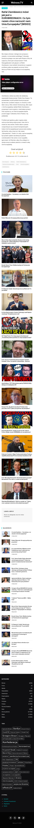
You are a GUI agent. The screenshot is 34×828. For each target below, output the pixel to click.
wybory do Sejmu (17, 788)
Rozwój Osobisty (6, 706)
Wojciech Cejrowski (23, 781)
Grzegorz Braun (9, 736)
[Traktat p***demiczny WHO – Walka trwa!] (6, 600)
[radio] (10, 153)
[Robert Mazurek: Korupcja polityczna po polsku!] (17, 207)
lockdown (25, 750)
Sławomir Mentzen (8, 778)
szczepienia (6, 775)
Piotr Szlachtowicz (8, 759)
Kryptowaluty (5, 696)
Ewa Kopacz (5, 161)
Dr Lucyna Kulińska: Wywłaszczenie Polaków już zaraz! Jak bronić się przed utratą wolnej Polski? (21, 550)
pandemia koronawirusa (19, 756)
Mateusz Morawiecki (17, 753)
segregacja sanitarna (7, 772)
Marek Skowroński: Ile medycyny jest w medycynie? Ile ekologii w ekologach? (22, 634)
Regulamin (7, 803)
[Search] (31, 2)
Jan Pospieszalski (6, 738)
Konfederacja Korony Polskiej (9, 746)
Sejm (3, 709)
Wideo (3, 717)
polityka (20, 762)
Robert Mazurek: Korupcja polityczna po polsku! (15, 218)
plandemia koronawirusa (9, 762)
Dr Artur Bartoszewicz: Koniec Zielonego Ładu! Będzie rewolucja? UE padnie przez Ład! (21, 662)
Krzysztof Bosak (8, 750)
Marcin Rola (6, 753)
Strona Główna (5, 6)
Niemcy (13, 161)
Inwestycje (5, 693)
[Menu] (3, 2)
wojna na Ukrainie (21, 784)
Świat (3, 714)
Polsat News (28, 762)
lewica (19, 750)
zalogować (13, 514)
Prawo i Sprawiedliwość (17, 765)
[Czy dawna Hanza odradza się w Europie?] (6, 644)
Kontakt (6, 799)
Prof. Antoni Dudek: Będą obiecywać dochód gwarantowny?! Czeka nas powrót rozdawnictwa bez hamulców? (22, 560)
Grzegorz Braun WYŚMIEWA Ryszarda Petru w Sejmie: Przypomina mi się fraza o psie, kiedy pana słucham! (22, 652)
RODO (5, 806)
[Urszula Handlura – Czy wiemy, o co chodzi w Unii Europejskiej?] (17, 183)
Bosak (23, 729)
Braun (28, 729)
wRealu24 (7, 788)
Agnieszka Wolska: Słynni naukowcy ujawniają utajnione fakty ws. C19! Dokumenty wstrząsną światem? (21, 580)
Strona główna (6, 711)
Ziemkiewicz (5, 166)
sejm (16, 772)
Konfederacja (10, 742)
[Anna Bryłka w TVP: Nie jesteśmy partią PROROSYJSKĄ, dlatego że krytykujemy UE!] (17, 372)
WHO (16, 781)
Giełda (3, 688)
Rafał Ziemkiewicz (21, 161)
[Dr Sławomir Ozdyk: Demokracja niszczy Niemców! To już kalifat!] (17, 278)
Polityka (11, 6)
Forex (3, 685)
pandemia (5, 756)
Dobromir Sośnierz (15, 732)
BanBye (16, 729)
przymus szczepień (8, 768)
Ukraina (18, 778)
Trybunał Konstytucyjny (8, 164)
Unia (17, 164)
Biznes (3, 683)
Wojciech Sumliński (7, 784)
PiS (17, 759)
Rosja (18, 768)
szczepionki (16, 775)
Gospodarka (5, 691)
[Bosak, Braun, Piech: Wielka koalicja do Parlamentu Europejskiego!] (17, 254)
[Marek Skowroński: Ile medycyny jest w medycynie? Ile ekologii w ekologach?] (6, 634)
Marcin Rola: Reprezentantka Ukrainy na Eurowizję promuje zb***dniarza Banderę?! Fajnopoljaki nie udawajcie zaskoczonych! (15, 241)
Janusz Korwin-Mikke (18, 738)
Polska (3, 704)
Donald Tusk (25, 732)
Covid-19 (5, 732)
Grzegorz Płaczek (24, 736)
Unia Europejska (25, 164)
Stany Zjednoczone (24, 772)
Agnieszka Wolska (6, 729)
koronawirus (24, 746)
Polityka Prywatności (10, 801)
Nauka (3, 698)
